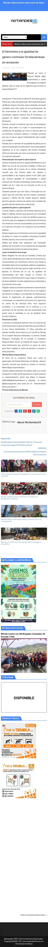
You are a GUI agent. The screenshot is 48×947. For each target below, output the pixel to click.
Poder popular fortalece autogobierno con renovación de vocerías (23, 475)
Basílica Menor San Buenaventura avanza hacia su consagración (21, 520)
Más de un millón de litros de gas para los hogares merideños (21, 543)
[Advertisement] (24, 832)
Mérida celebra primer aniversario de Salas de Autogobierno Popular (19, 498)
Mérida (21, 68)
